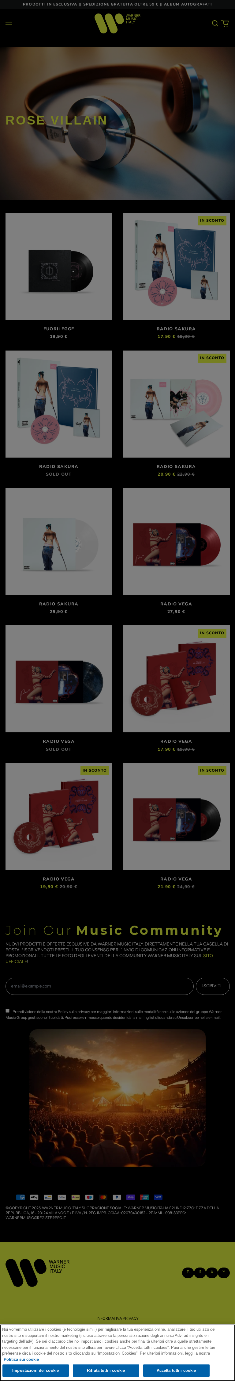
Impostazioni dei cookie (35, 1370)
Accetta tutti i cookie (176, 1370)
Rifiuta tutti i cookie (106, 1370)
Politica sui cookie (21, 1359)
